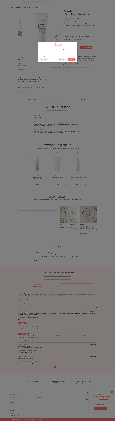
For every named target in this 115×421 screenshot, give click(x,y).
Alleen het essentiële (62, 59)
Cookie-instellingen (44, 59)
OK (71, 59)
